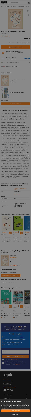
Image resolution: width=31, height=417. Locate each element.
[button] (15, 414)
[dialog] (15, 408)
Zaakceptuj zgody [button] (15, 410)
